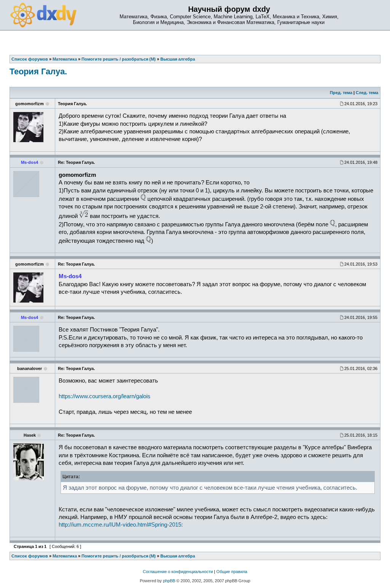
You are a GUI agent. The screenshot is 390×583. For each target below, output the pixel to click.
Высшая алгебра (177, 556)
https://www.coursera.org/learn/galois (104, 396)
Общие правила (231, 571)
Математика (65, 556)
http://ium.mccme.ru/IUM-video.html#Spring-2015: (121, 525)
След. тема (367, 92)
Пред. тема (341, 92)
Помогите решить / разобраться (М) (119, 556)
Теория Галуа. (38, 71)
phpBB (169, 580)
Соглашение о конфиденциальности (178, 571)
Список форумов (29, 556)
